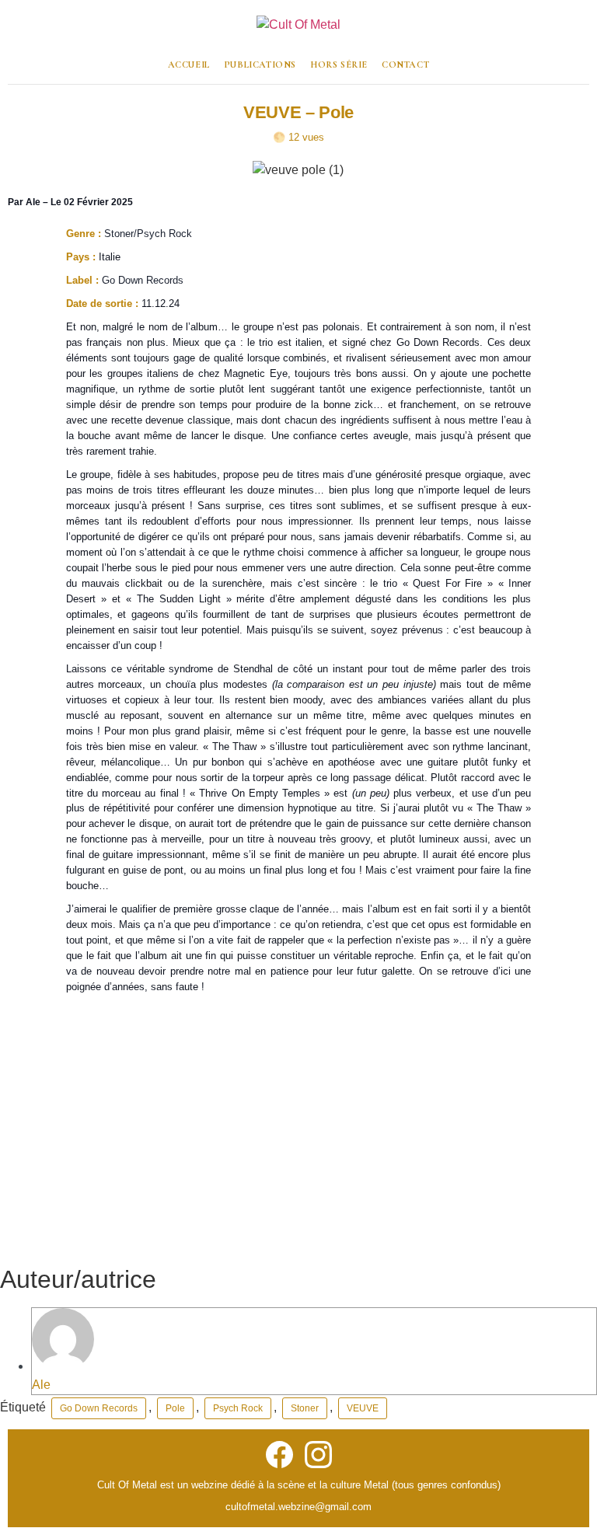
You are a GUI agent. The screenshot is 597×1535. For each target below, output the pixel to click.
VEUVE (363, 1408)
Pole (175, 1408)
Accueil (189, 64)
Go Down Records (99, 1408)
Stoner (305, 1408)
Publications (260, 64)
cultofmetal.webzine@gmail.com (298, 1506)
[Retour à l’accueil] (298, 31)
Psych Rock (238, 1408)
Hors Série (339, 64)
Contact (405, 64)
